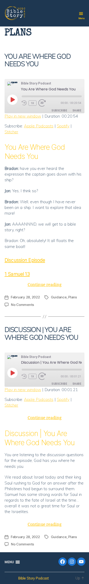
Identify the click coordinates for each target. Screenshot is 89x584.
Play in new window (23, 116)
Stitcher (11, 131)
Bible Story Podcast (33, 578)
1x (32, 103)
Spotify (63, 126)
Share (77, 110)
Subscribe (59, 110)
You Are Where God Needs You (38, 60)
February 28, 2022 (25, 297)
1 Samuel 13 (17, 274)
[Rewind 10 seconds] (24, 103)
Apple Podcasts (38, 126)
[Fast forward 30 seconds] (43, 103)
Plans (72, 297)
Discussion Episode (25, 260)
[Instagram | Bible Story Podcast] (72, 562)
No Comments (22, 305)
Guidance (59, 297)
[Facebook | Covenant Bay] (62, 562)
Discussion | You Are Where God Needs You (41, 333)
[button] (9, 562)
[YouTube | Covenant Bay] (81, 562)
